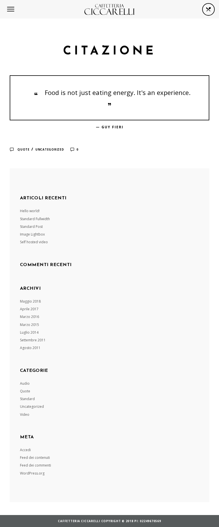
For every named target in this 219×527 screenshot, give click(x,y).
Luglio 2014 (29, 332)
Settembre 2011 (33, 340)
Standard (27, 398)
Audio (25, 383)
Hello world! (30, 210)
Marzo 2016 (29, 316)
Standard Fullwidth (35, 218)
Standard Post (31, 226)
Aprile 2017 (29, 309)
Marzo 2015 (29, 324)
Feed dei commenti (35, 465)
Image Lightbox (32, 234)
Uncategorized (49, 149)
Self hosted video (34, 242)
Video (24, 414)
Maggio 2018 (30, 301)
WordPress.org (32, 473)
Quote (23, 149)
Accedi (25, 449)
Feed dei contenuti (35, 457)
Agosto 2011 (30, 347)
